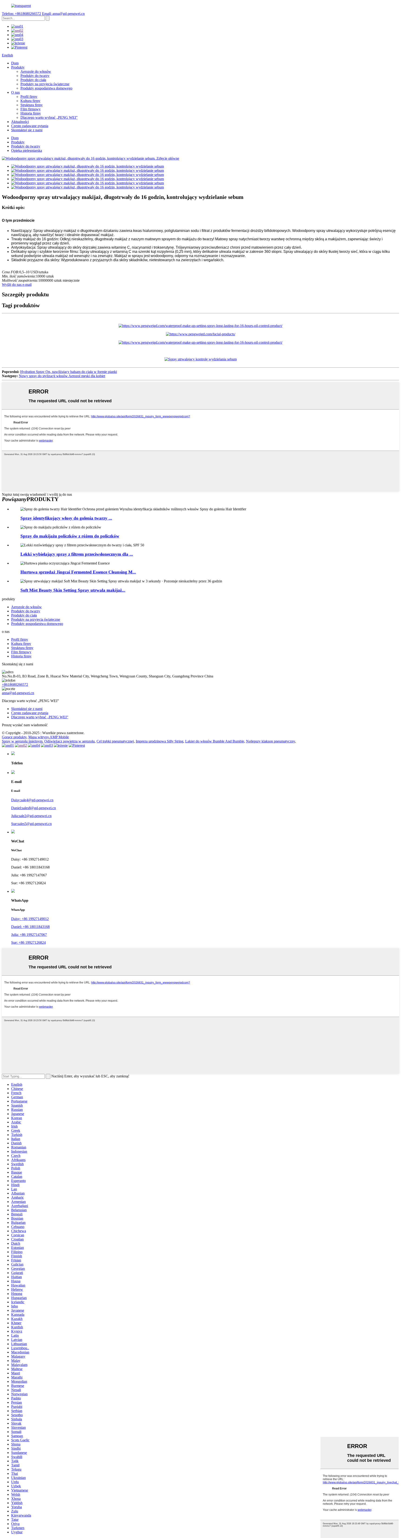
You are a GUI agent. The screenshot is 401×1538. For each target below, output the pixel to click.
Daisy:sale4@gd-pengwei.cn (32, 800)
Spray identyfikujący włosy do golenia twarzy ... (66, 518)
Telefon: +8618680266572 (21, 14)
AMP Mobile (59, 737)
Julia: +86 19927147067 (29, 935)
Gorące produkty (14, 737)
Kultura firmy (30, 101)
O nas (15, 92)
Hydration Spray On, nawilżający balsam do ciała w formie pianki (68, 372)
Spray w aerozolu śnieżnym (22, 741)
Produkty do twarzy (34, 76)
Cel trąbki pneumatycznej (115, 741)
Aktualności (20, 122)
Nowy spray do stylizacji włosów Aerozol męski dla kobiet (62, 376)
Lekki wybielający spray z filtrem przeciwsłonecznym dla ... (76, 554)
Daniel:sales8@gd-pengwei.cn (33, 808)
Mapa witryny (38, 737)
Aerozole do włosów (35, 71)
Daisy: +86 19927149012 (30, 919)
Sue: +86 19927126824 (28, 942)
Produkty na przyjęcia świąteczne (44, 84)
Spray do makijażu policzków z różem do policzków (69, 536)
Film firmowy (30, 109)
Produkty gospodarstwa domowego (46, 88)
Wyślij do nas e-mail (17, 285)
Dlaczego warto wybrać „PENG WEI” (49, 117)
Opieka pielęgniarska (26, 150)
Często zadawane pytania (29, 126)
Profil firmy (28, 97)
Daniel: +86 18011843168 (30, 927)
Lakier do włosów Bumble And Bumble (214, 741)
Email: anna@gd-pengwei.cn (63, 14)
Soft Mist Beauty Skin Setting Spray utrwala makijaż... (72, 590)
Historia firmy (30, 113)
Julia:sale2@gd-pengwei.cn (31, 816)
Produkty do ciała (33, 80)
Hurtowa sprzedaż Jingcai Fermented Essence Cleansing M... (78, 572)
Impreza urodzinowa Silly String (159, 741)
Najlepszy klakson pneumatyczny (270, 741)
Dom (15, 63)
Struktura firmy (31, 105)
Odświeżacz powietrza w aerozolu (69, 741)
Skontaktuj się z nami (26, 130)
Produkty (18, 67)
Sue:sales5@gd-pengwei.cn (31, 824)
